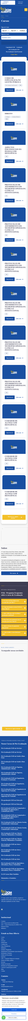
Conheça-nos (4, 944)
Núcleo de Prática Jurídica (7, 960)
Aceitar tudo (14, 1009)
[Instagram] (2, 905)
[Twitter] (9, 905)
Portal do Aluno (5, 926)
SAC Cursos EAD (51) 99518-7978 (9, 923)
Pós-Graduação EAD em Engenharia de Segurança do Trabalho (13, 790)
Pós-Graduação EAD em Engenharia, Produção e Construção (12, 779)
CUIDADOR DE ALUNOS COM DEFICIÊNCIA (11, 423)
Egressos (3, 956)
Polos (2, 939)
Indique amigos (5, 2)
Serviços (3, 940)
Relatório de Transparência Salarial (9, 965)
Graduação (19, 47)
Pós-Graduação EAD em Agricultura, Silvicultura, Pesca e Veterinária (12, 863)
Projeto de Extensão (6, 964)
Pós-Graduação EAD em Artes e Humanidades (11, 845)
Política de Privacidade (6, 955)
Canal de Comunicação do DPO (8, 967)
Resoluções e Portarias (6, 953)
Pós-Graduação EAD (14, 49)
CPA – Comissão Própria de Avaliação (10, 958)
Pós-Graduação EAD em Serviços (11, 748)
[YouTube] (7, 905)
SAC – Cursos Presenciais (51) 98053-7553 (11, 924)
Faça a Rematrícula (5, 946)
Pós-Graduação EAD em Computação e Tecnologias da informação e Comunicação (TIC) (13, 809)
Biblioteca (3, 928)
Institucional (4, 942)
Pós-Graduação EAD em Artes (10, 855)
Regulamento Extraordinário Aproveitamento (11, 951)
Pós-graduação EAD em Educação (11, 800)
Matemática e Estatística (8, 878)
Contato (3, 971)
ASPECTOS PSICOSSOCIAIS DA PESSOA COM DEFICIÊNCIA (13, 150)
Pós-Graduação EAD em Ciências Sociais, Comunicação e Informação (14, 823)
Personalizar (14, 1013)
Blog (2, 969)
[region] (14, 1008)
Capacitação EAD (10, 47)
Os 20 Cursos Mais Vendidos (10, 874)
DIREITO (8, 114)
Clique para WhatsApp (20, 2)
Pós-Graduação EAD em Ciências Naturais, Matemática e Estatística (11, 834)
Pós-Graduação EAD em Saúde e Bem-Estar (13, 756)
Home (2, 15)
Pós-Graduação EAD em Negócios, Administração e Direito (11, 767)
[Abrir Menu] (25, 9)
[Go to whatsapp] (3, 1017)
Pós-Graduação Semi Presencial (14, 51)
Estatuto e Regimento (6, 949)
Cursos (2, 937)
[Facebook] (4, 905)
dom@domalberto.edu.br (7, 986)
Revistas (3, 962)
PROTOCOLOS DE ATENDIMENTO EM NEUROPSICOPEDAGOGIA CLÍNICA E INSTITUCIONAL (16, 189)
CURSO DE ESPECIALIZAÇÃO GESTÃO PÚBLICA (13, 80)
